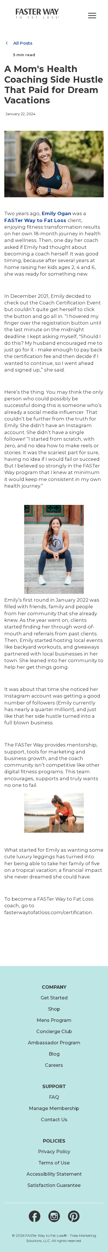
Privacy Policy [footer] (54, 1151)
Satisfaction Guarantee (54, 1185)
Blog (54, 1054)
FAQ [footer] (54, 1097)
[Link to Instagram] (54, 1218)
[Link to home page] (37, 13)
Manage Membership (54, 1108)
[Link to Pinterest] (73, 1218)
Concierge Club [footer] (54, 1031)
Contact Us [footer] (54, 1119)
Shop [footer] (54, 1009)
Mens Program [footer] (54, 1020)
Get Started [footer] (54, 998)
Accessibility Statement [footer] (54, 1174)
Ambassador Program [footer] (54, 1042)
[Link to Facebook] (34, 1218)
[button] (91, 14)
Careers (54, 1065)
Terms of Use (54, 1163)
